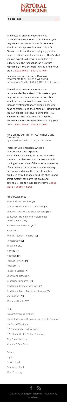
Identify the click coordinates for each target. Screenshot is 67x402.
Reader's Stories (15, 270)
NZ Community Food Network (23, 329)
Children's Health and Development (26, 211)
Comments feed (15, 367)
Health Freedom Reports (20, 235)
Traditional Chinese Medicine (23, 286)
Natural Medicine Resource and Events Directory (33, 319)
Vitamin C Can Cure (17, 344)
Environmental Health (18, 225)
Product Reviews (16, 260)
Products (11, 265)
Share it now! (39, 70)
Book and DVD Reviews (19, 201)
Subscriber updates (17, 280)
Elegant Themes (33, 393)
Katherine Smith (19, 82)
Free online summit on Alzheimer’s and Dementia (30, 136)
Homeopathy (13, 240)
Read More (21, 70)
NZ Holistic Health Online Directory (26, 334)
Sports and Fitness (17, 275)
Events (48, 82)
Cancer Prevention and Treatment (25, 206)
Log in (10, 357)
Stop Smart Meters (17, 339)
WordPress (33, 397)
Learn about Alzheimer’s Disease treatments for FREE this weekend (27, 77)
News (57, 82)
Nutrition (12, 255)
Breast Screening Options (20, 313)
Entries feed (13, 362)
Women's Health (15, 301)
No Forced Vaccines (17, 324)
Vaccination (13, 295)
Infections (12, 245)
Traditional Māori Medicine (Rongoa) (26, 291)
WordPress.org (15, 372)
